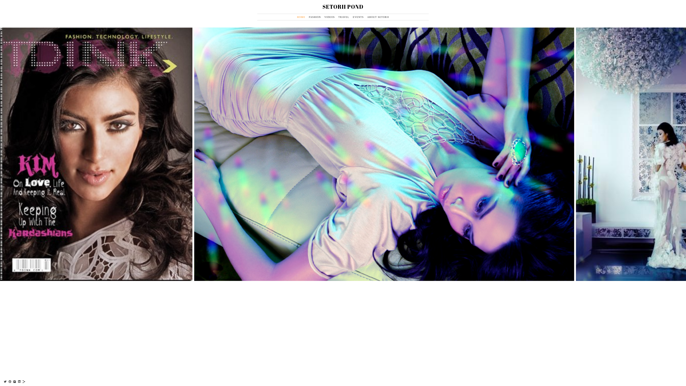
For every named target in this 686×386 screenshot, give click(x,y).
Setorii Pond (343, 6)
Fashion (315, 17)
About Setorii (378, 17)
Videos (329, 17)
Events (358, 17)
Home (301, 17)
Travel (343, 17)
